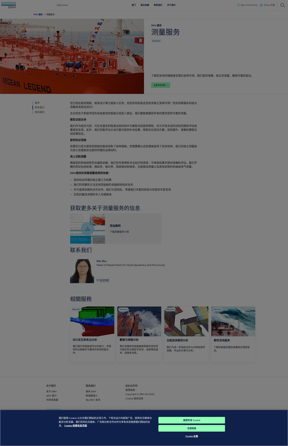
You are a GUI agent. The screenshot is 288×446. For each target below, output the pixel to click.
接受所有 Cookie (191, 420)
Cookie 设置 (191, 436)
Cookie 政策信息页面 (75, 425)
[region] (144, 428)
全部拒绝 (191, 428)
